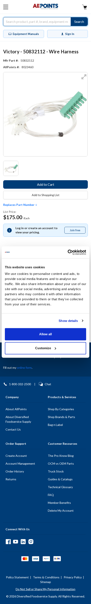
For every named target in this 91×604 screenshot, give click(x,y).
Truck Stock (56, 471)
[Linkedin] (23, 541)
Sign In (69, 34)
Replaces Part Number (19, 204)
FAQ (51, 495)
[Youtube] (15, 541)
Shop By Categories (61, 409)
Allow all (45, 334)
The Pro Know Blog (61, 455)
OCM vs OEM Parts (61, 463)
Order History (15, 471)
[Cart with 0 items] (84, 7)
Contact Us (13, 429)
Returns (11, 479)
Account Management (20, 463)
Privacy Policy (73, 577)
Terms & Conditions (46, 577)
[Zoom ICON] (84, 79)
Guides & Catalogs (60, 479)
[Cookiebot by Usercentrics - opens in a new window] (67, 252)
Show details (68, 321)
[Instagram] (30, 541)
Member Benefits (59, 502)
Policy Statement (17, 577)
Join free (77, 231)
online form (24, 367)
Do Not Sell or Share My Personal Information (45, 589)
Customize (43, 348)
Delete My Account (61, 510)
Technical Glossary (60, 487)
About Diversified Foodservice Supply (18, 419)
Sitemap (45, 582)
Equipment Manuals (26, 34)
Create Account (16, 455)
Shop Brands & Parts (61, 417)
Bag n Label (55, 425)
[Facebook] (8, 541)
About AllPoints (16, 409)
